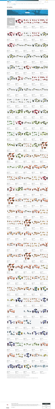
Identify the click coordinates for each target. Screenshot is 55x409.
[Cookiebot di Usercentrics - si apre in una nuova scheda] (7, 407)
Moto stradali (22, 3)
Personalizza (46, 405)
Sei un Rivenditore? (15, 0)
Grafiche (40, 3)
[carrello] (47, 2)
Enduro (17, 3)
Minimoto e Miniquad (30, 3)
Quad (26, 3)
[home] (9, 2)
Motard (19, 3)
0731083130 (8, 0)
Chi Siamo (11, 0)
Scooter (25, 3)
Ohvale (12, 3)
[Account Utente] (45, 2)
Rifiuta (46, 407)
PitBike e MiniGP (9, 3)
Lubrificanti (42, 3)
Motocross (14, 3)
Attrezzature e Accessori (35, 3)
